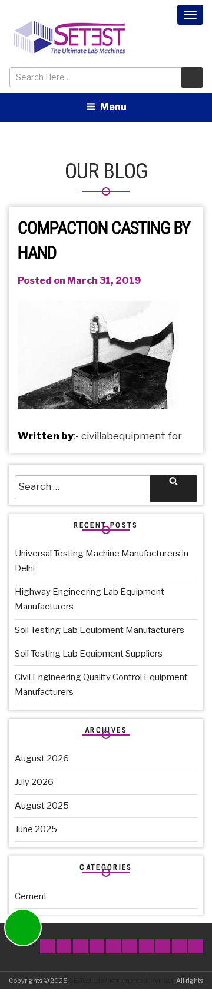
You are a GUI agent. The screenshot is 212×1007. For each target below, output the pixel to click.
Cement (31, 896)
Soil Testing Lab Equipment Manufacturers (99, 630)
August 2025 (42, 805)
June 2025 (36, 829)
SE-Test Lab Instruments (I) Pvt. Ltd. (122, 980)
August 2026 (42, 758)
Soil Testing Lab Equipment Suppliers (89, 653)
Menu (113, 106)
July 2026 (34, 782)
